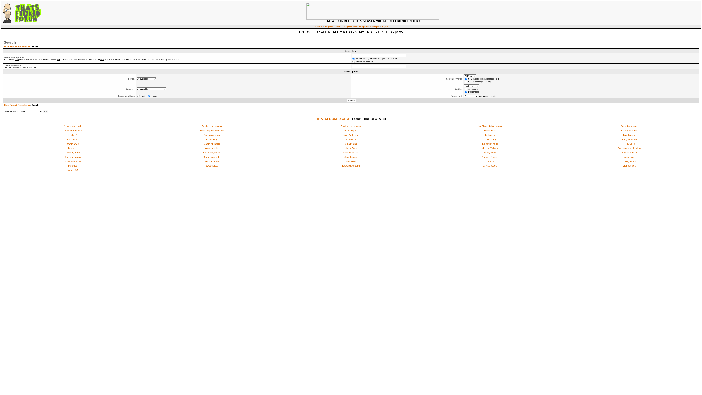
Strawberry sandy (211, 152)
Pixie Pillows (72, 139)
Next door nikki (629, 152)
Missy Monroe (212, 161)
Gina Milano (351, 144)
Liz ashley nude (490, 144)
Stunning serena (73, 157)
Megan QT (72, 170)
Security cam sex (629, 126)
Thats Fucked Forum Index (17, 47)
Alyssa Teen (351, 148)
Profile (338, 27)
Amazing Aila (211, 148)
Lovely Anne (629, 135)
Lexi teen (72, 148)
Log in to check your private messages (361, 27)
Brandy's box (629, 166)
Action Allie (351, 139)
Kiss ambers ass (73, 161)
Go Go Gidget (212, 139)
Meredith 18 (490, 130)
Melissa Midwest (490, 148)
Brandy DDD (72, 144)
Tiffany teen (351, 161)
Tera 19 (490, 161)
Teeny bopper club (72, 130)
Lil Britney (490, 135)
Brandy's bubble (629, 130)
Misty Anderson (350, 135)
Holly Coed (629, 144)
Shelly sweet (490, 152)
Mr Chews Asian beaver (490, 126)
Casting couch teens (212, 126)
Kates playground (351, 166)
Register (329, 27)
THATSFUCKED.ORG (332, 119)
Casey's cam (629, 161)
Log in (385, 27)
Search (318, 27)
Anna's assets (490, 166)
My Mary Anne (73, 152)
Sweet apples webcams (212, 130)
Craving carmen (212, 135)
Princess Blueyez (490, 157)
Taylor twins (629, 157)
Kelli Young (490, 139)
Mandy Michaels (212, 144)
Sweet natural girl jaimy (629, 148)
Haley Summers (629, 139)
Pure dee (72, 166)
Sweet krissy (212, 166)
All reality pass (351, 130)
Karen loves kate (351, 152)
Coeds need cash (73, 126)
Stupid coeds (350, 157)
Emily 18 (72, 135)
